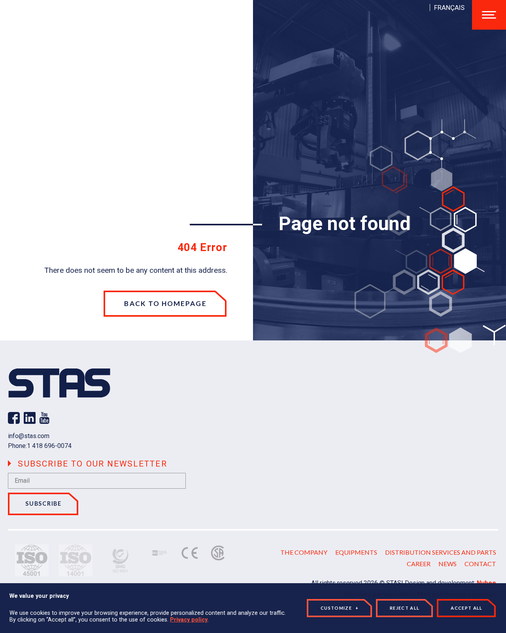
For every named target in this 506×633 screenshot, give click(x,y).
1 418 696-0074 (49, 446)
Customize (340, 607)
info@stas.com (28, 436)
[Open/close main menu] (489, 15)
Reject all (404, 607)
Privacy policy (189, 619)
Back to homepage (165, 303)
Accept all (466, 607)
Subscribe (43, 503)
